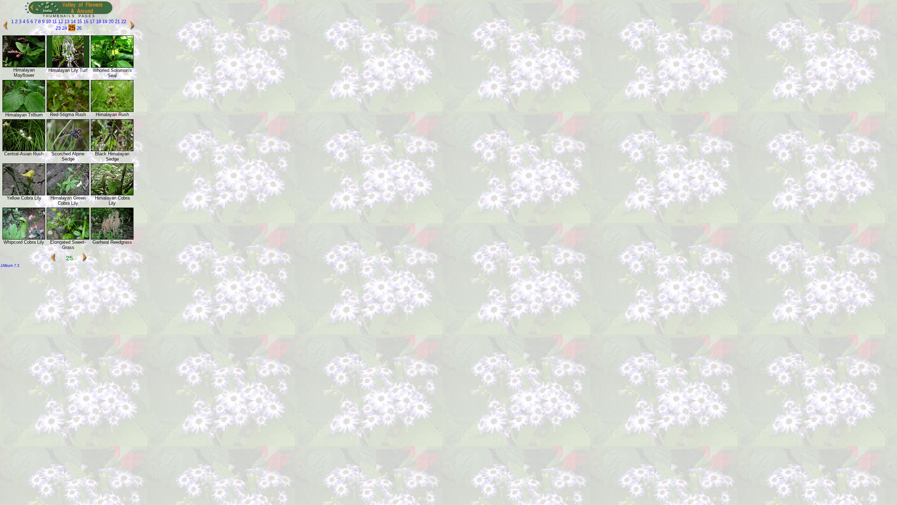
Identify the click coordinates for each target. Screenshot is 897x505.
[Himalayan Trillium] (23, 110)
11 (54, 21)
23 (58, 28)
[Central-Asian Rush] (23, 149)
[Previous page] (5, 28)
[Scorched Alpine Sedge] (68, 149)
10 (47, 21)
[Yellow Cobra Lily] (23, 193)
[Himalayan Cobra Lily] (112, 193)
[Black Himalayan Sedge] (112, 149)
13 (66, 21)
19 (104, 21)
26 (78, 28)
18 (98, 21)
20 (110, 21)
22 (123, 21)
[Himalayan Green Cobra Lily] (68, 193)
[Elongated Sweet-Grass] (68, 238)
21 (117, 21)
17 (91, 21)
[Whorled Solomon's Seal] (112, 66)
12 (60, 21)
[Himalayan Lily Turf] (68, 66)
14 (72, 21)
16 (85, 21)
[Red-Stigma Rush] (68, 110)
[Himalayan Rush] (112, 110)
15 (79, 21)
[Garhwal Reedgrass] (112, 238)
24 (64, 28)
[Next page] (132, 28)
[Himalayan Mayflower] (23, 65)
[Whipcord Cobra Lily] (23, 238)
